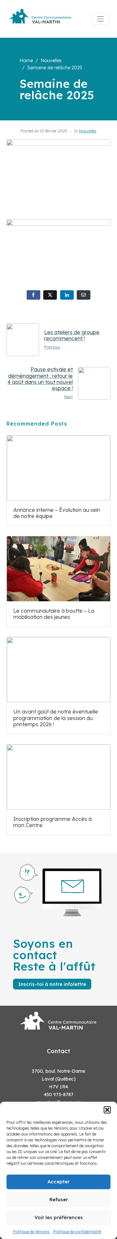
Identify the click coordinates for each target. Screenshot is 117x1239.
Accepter (58, 1181)
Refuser (58, 1199)
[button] (107, 1110)
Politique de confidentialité (77, 1231)
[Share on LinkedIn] (67, 295)
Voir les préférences (58, 1217)
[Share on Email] (83, 295)
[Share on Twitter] (50, 295)
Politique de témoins (31, 1231)
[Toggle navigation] (100, 19)
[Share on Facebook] (33, 295)
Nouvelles (88, 131)
